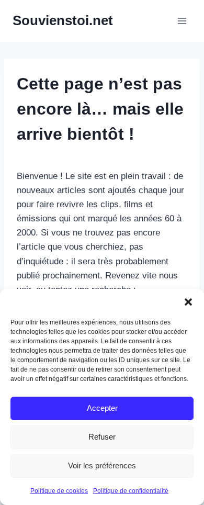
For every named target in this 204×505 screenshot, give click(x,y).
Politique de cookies (59, 491)
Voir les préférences (102, 465)
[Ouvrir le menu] (181, 21)
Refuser (102, 436)
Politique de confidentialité (130, 491)
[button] (188, 302)
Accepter (102, 407)
